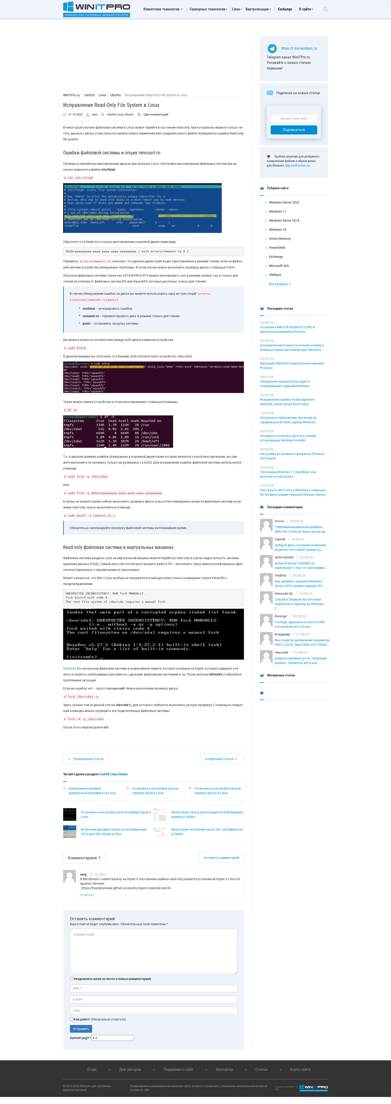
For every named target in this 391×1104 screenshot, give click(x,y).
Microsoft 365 (279, 266)
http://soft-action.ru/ (297, 165)
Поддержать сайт (178, 1069)
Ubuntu (115, 95)
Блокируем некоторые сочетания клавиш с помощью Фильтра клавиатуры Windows (292, 347)
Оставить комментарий (221, 858)
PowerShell (277, 247)
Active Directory (280, 238)
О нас (92, 1069)
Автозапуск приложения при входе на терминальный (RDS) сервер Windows (288, 420)
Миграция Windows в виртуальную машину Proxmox (292, 366)
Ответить (87, 895)
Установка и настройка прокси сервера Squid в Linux (155, 791)
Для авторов (130, 1069)
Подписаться (294, 130)
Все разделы (278, 284)
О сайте (305, 9)
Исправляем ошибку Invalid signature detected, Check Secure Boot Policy (287, 402)
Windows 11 (277, 211)
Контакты (224, 1069)
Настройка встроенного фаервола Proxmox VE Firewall (292, 456)
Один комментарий (155, 114)
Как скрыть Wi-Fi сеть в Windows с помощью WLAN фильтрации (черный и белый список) (293, 492)
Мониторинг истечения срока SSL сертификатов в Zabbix (207, 832)
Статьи (261, 1069)
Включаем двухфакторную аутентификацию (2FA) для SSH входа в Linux (114, 832)
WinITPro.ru (71, 95)
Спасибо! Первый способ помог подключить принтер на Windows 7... (299, 604)
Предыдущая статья (88, 759)
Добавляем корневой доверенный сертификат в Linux (92, 791)
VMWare (275, 275)
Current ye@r (80, 1038)
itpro (95, 114)
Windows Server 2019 (284, 220)
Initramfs (69, 668)
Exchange (285, 9)
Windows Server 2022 (284, 202)
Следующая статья (219, 759)
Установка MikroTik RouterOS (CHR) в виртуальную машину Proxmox (287, 329)
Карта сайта (300, 1069)
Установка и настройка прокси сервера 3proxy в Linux (217, 791)
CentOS (89, 95)
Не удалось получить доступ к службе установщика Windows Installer (288, 438)
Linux (102, 95)
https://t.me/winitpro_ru (299, 48)
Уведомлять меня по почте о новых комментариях (112, 979)
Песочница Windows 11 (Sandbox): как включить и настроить (288, 474)
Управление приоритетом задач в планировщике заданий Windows (285, 384)
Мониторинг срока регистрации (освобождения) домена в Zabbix (207, 814)
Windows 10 (277, 229)
